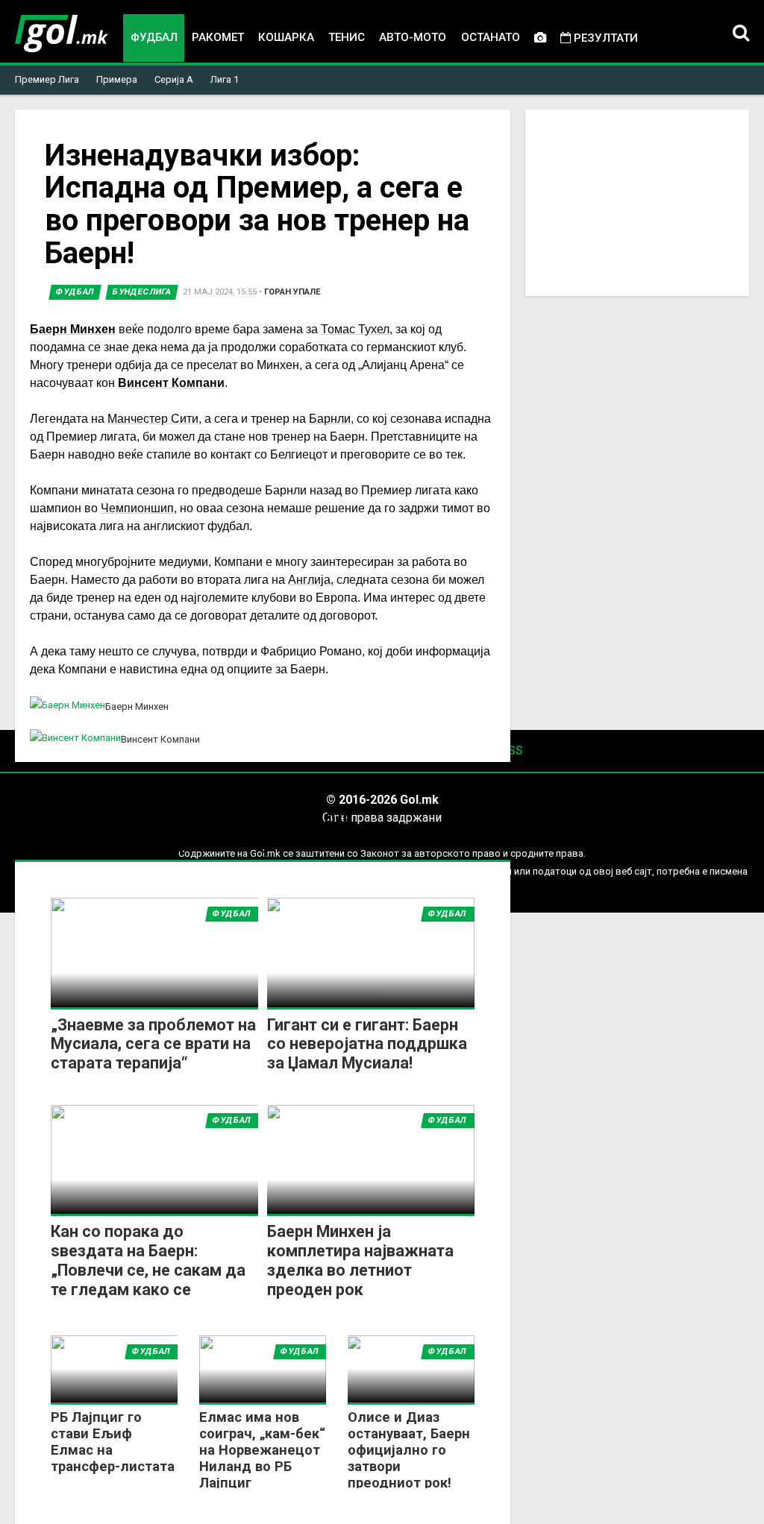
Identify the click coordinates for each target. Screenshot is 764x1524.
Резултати (604, 38)
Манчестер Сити (152, 418)
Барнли (330, 418)
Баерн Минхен (73, 329)
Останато (490, 37)
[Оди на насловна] (61, 33)
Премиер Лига (47, 79)
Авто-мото (412, 37)
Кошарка (286, 37)
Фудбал (154, 37)
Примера (116, 79)
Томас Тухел (355, 329)
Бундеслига (142, 292)
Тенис (346, 37)
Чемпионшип (137, 508)
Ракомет (218, 37)
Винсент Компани (171, 383)
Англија (309, 579)
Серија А (173, 79)
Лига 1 (224, 79)
